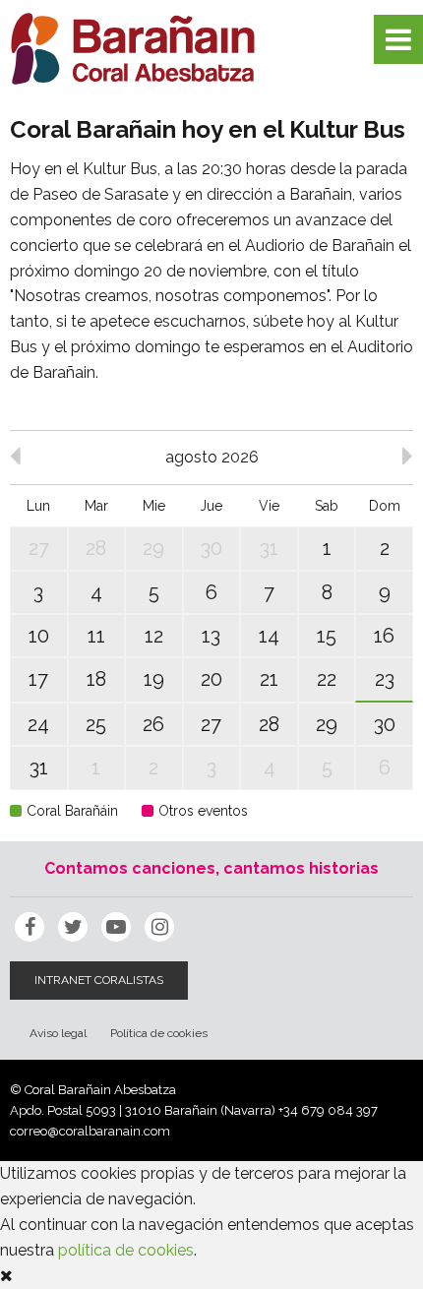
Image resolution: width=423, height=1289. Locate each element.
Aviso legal (58, 1033)
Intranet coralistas (98, 980)
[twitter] (73, 927)
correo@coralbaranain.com (90, 1131)
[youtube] (116, 927)
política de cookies (126, 1250)
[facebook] (29, 927)
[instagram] (159, 927)
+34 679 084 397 (328, 1110)
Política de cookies (159, 1033)
